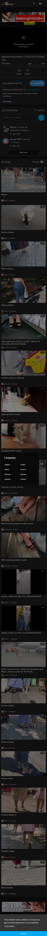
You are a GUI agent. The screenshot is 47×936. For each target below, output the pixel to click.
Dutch (7, 469)
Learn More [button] (9, 926)
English (7, 465)
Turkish (23, 479)
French (23, 469)
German (8, 474)
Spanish (8, 479)
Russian (23, 474)
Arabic (22, 465)
